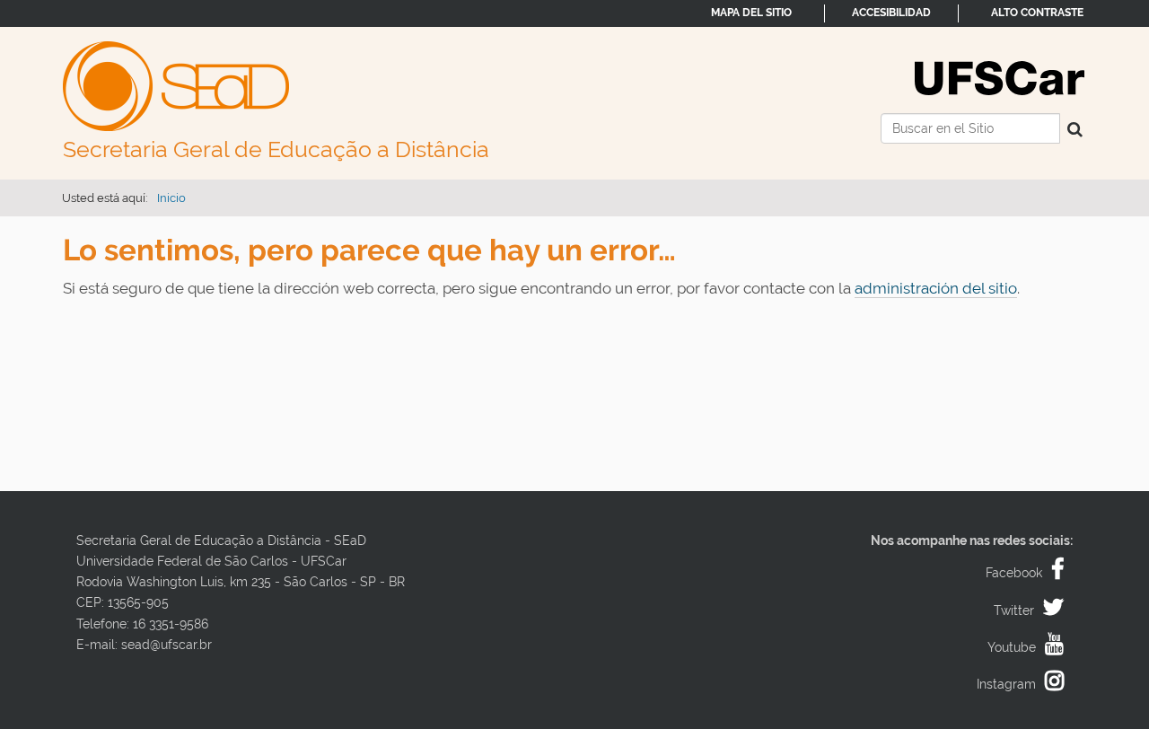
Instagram (1006, 684)
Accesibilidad (891, 12)
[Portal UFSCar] (999, 76)
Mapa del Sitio (751, 12)
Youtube (1011, 647)
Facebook (1014, 573)
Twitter (1014, 610)
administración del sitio (936, 288)
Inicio (171, 198)
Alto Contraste (1037, 12)
